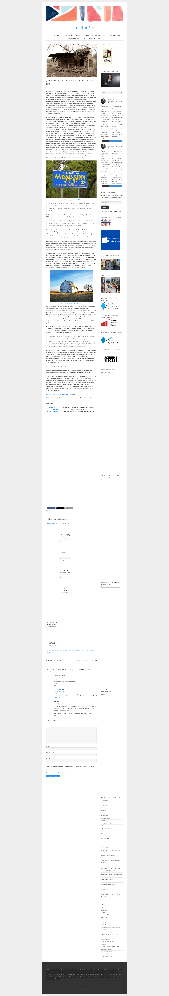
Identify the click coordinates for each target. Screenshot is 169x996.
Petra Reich (66, 87)
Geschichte (63, 974)
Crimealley (103, 810)
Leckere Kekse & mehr (106, 828)
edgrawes (71, 200)
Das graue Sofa (104, 815)
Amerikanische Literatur (74, 650)
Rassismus (48, 652)
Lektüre (87, 35)
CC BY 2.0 (77, 200)
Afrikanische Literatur (55, 969)
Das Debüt (103, 813)
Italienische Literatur (84, 974)
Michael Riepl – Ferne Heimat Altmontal (110, 850)
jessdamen (69, 303)
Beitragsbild (49, 394)
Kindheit (102, 974)
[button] (51, 508)
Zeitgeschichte (113, 976)
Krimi (106, 974)
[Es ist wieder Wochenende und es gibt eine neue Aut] (106, 122)
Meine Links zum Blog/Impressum (110, 946)
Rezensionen (57, 35)
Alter (62, 969)
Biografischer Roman (98, 969)
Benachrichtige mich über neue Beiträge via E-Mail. (60, 773)
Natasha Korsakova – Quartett (108, 855)
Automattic (96, 989)
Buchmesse (119, 969)
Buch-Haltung (104, 805)
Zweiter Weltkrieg (50, 979)
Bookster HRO (88, 398)
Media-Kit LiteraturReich (108, 941)
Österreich (57, 979)
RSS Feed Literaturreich (108, 870)
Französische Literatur (51, 974)
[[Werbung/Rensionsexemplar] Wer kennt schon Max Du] (117, 122)
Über (104, 35)
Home (49, 35)
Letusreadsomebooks (106, 836)
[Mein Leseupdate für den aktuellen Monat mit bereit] (117, 133)
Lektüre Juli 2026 (105, 858)
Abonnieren (105, 207)
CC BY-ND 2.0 (69, 394)
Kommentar (49, 726)
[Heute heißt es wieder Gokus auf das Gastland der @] (106, 133)
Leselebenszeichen (105, 830)
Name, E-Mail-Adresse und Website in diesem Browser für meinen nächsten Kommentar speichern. (70, 766)
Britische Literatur (112, 969)
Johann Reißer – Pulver (106, 853)
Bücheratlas (103, 808)
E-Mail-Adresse (50, 752)
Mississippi (63, 303)
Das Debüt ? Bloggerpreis (108, 932)
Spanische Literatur (96, 976)
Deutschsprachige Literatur (102, 972)
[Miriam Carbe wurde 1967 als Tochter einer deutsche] (106, 110)
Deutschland (93, 972)
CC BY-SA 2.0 (74, 303)
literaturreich (58, 689)
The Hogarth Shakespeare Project (110, 934)
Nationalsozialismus (81, 976)
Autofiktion (84, 969)
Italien (78, 974)
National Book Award (89, 650)
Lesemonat (115, 974)
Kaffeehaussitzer (105, 825)
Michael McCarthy (60, 394)
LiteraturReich (84, 27)
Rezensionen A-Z (69, 35)
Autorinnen (90, 969)
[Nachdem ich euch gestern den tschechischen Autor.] (117, 110)
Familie (110, 972)
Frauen (58, 974)
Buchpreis (49, 972)
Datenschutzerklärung (74, 38)
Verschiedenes (95, 35)
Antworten (56, 685)
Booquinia (103, 803)
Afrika (48, 969)
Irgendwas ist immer (106, 823)
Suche (99, 38)
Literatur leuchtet (105, 838)
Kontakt (104, 944)
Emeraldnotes (104, 820)
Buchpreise (104, 929)
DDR (60, 972)
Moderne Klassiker (63, 976)
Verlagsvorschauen (105, 976)
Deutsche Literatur (75, 972)
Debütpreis (68, 972)
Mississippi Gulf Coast (62, 200)
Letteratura (103, 833)
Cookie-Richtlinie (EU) (89, 38)
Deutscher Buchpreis (85, 972)
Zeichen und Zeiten (73, 398)
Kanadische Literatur (94, 974)
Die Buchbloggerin (105, 818)
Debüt (63, 972)
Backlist (104, 912)
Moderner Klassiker (72, 976)
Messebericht (49, 976)
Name (47, 746)
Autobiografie (78, 969)
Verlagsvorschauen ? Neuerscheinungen (111, 927)
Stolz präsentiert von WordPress (77, 989)
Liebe (120, 974)
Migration (55, 976)
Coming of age (55, 972)
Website (48, 758)
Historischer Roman (71, 974)
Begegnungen (79, 35)
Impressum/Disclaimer (115, 35)
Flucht (114, 972)
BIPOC (82, 650)
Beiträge (104, 924)
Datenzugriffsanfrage (107, 954)
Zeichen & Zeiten (105, 841)
